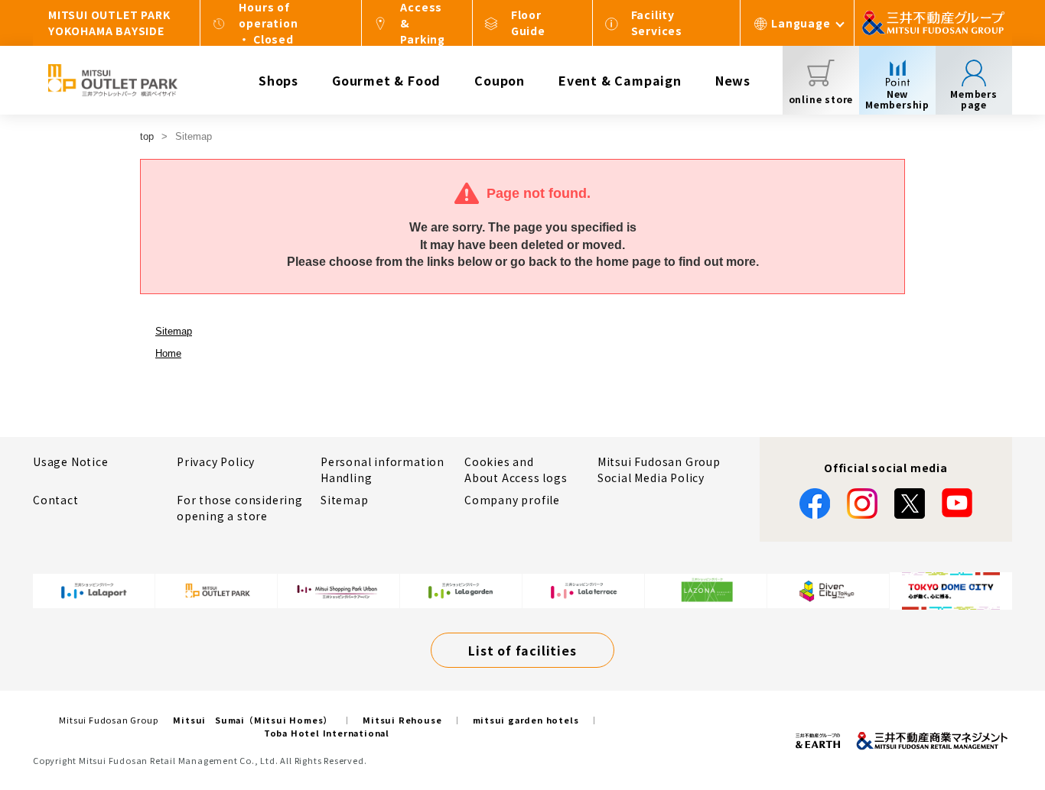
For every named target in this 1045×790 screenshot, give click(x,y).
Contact (56, 499)
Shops (278, 80)
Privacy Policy (216, 461)
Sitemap (173, 331)
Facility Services (656, 22)
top (147, 136)
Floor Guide (528, 22)
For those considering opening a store (240, 507)
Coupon (499, 80)
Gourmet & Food (386, 80)
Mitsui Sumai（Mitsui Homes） (252, 720)
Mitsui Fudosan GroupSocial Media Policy (659, 469)
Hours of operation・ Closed (268, 23)
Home (168, 353)
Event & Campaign (620, 80)
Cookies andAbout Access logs (516, 469)
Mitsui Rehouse (402, 720)
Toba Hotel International (326, 733)
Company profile (512, 499)
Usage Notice (71, 461)
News (732, 80)
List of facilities (522, 650)
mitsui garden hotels (526, 720)
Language (800, 23)
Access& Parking (422, 23)
